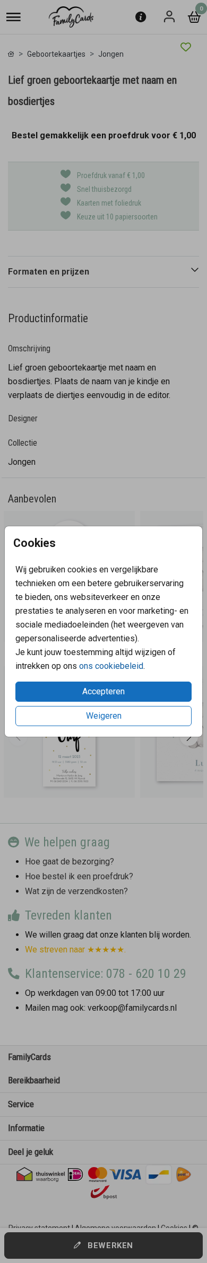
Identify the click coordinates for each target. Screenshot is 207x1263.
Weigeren (104, 716)
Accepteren (103, 691)
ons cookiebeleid (111, 666)
